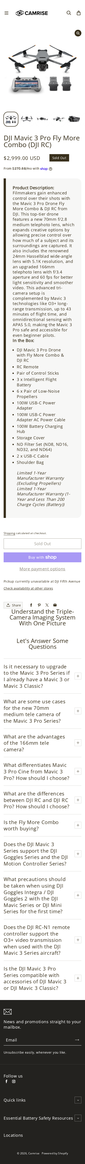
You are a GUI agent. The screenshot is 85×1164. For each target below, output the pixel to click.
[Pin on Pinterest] (39, 605)
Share (16, 605)
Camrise (34, 1153)
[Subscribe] (77, 1040)
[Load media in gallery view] (11, 119)
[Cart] (78, 13)
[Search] (68, 13)
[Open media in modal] (78, 33)
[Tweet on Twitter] (47, 605)
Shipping (9, 533)
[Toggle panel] (78, 676)
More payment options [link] (42, 569)
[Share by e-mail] (55, 605)
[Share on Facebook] (31, 605)
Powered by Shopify (55, 1153)
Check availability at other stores (28, 588)
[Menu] (6, 13)
